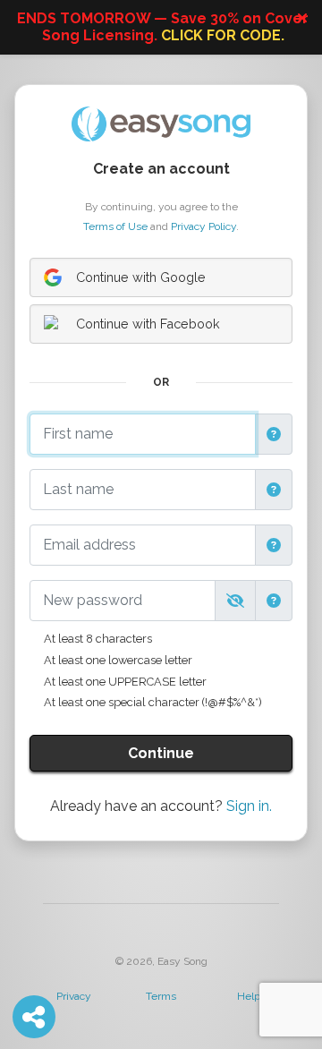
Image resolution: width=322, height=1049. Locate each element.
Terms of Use (115, 226)
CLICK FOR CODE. (222, 35)
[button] (273, 434)
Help (248, 996)
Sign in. (249, 805)
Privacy (73, 996)
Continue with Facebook (148, 323)
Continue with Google (141, 277)
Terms (161, 996)
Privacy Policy (203, 226)
